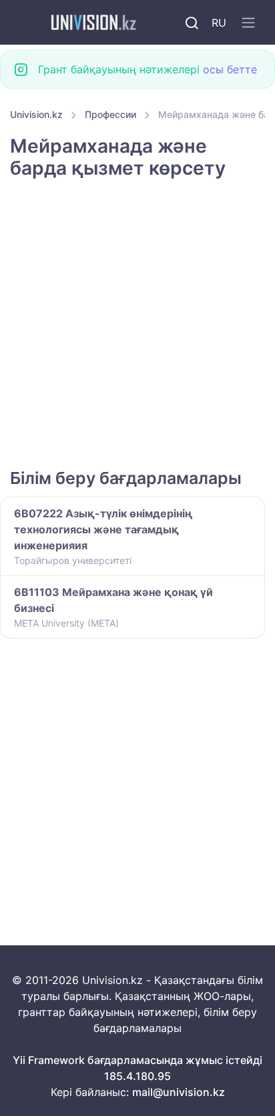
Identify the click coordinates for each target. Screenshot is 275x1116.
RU (219, 22)
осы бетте (230, 69)
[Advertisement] (137, 325)
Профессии (110, 114)
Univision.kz (36, 114)
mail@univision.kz (178, 1092)
